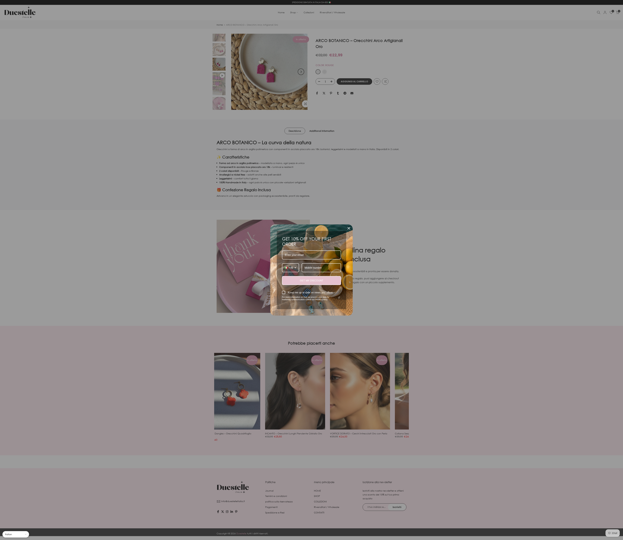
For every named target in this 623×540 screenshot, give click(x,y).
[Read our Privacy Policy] (339, 297)
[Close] (349, 228)
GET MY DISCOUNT (311, 280)
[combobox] (290, 267)
